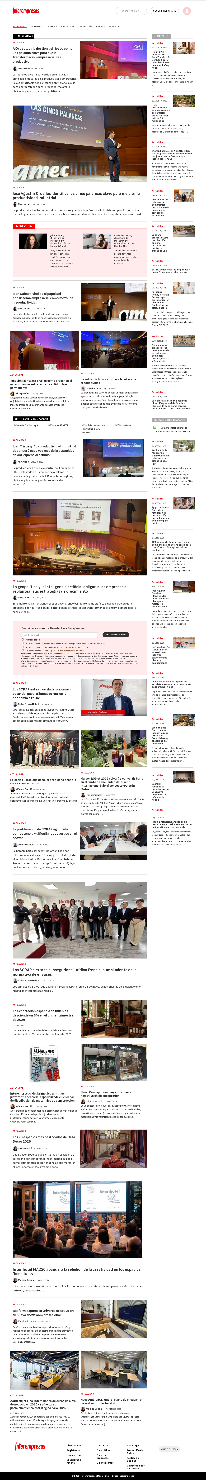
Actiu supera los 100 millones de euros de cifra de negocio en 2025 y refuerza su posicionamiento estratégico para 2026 (43, 1404)
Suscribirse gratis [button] (164, 10)
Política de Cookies (133, 1459)
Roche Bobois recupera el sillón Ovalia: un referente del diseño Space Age (160, 457)
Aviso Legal (48, 651)
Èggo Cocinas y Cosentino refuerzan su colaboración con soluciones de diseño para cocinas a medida (160, 517)
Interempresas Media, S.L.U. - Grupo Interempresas (107, 1476)
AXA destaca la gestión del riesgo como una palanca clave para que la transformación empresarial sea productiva (43, 55)
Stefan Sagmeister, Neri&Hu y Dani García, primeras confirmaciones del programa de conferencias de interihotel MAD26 (172, 155)
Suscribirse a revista (74, 1461)
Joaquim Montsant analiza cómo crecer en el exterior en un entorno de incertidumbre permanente (41, 384)
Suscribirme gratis (116, 634)
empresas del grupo (98, 658)
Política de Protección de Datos (70, 651)
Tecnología (85, 26)
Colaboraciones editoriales (136, 1467)
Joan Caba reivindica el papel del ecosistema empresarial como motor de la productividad (43, 298)
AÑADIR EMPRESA (169, 1449)
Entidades (115, 26)
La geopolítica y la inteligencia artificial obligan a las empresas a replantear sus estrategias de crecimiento (69, 589)
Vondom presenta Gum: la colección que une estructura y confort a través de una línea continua (160, 244)
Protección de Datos (135, 1452)
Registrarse (73, 1450)
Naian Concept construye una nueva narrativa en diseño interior (106, 1094)
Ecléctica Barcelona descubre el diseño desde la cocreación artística (43, 781)
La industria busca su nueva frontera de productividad (108, 381)
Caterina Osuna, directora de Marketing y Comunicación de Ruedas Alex (124, 241)
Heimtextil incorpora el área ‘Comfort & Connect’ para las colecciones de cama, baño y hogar (161, 59)
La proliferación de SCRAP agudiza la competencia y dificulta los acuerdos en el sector (45, 833)
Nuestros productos (102, 1457)
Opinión (52, 26)
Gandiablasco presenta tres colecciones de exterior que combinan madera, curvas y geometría (160, 353)
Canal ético (103, 1450)
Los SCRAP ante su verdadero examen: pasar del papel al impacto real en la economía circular (42, 693)
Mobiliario (20, 26)
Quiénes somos (105, 1462)
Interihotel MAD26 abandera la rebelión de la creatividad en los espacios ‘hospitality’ (76, 1272)
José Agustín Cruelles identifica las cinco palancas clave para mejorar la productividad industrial (76, 196)
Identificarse (74, 1445)
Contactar (103, 1445)
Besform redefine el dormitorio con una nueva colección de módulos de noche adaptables (160, 793)
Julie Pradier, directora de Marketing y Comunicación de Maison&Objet (60, 241)
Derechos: (31, 661)
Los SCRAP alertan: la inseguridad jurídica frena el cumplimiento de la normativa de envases (75, 972)
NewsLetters (74, 1455)
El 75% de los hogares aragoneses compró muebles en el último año (171, 271)
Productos (68, 26)
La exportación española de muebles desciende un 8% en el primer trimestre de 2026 (43, 1015)
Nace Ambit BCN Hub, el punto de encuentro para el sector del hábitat (111, 1401)
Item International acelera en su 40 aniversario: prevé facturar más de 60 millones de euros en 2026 (161, 114)
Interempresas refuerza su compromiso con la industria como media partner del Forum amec (160, 207)
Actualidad (37, 26)
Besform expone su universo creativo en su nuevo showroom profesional (43, 1313)
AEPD (115, 664)
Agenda (100, 26)
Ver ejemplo (76, 628)
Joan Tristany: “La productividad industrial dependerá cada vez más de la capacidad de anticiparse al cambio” (44, 450)
